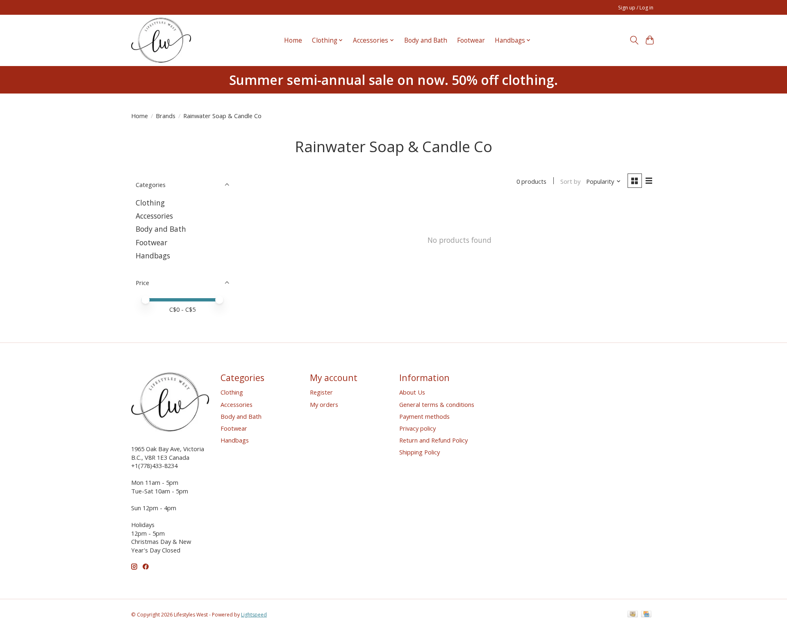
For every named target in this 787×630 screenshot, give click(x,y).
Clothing (150, 203)
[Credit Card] (646, 615)
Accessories (154, 216)
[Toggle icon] (634, 40)
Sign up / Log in (635, 7)
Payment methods (424, 416)
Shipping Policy (419, 452)
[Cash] (633, 615)
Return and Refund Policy (433, 440)
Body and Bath (425, 40)
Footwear (471, 40)
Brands (165, 116)
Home (293, 40)
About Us (412, 392)
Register (321, 392)
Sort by (570, 181)
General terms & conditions (436, 404)
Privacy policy (417, 428)
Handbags (153, 255)
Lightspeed (254, 614)
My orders (324, 404)
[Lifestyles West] (161, 40)
